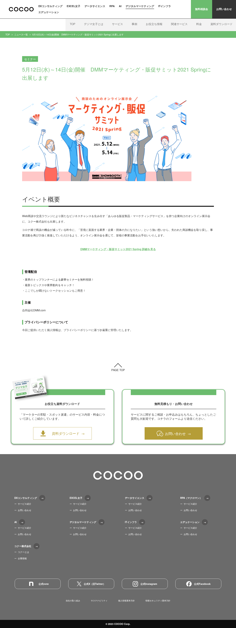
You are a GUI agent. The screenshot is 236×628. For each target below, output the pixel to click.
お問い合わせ (224, 9)
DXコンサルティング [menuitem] (50, 6)
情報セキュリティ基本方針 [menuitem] (157, 600)
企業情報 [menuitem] (22, 558)
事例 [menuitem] (134, 24)
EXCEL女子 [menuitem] (73, 6)
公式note (44, 584)
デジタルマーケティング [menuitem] (140, 6)
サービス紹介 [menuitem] (24, 503)
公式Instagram (148, 584)
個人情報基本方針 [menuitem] (126, 600)
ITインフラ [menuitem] (164, 6)
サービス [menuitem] (117, 24)
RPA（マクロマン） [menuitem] (191, 498)
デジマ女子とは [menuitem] (93, 24)
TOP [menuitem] (72, 24)
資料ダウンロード (65, 433)
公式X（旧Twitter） (94, 584)
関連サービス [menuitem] (179, 24)
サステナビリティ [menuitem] (99, 600)
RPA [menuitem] (112, 6)
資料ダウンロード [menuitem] (221, 24)
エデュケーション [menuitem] (48, 12)
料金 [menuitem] (199, 24)
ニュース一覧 (21, 34)
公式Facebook (202, 584)
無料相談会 (201, 9)
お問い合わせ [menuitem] (24, 510)
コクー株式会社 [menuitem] (22, 546)
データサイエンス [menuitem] (94, 6)
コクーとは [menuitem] (23, 552)
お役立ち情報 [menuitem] (154, 24)
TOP (7, 34)
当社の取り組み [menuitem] (73, 600)
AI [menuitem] (120, 6)
